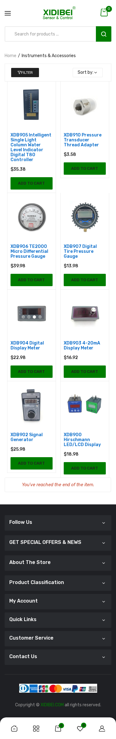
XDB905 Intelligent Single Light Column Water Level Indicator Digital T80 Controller (31, 147)
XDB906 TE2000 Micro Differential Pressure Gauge (29, 251)
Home (10, 55)
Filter (27, 72)
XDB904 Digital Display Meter (27, 346)
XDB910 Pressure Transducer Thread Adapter (82, 140)
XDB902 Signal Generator (27, 437)
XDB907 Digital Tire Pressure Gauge (80, 251)
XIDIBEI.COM (52, 705)
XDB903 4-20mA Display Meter (82, 346)
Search (103, 34)
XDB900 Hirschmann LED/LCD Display (82, 439)
